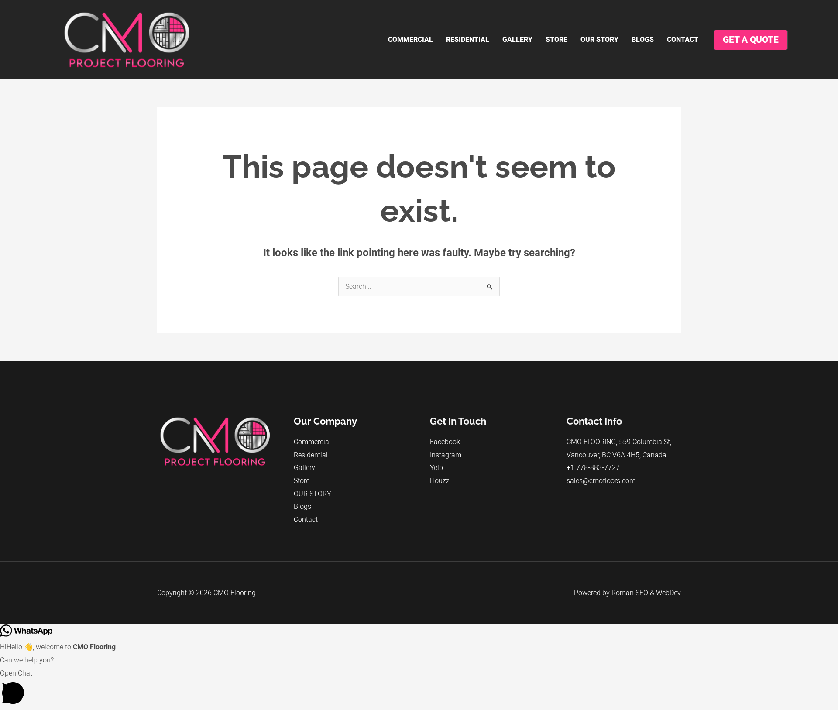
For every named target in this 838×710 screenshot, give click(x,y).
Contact (682, 39)
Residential (467, 39)
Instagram (445, 455)
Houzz (440, 481)
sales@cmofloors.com (601, 481)
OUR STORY (599, 39)
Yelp (436, 467)
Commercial (410, 39)
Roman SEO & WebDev (646, 593)
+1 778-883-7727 (593, 467)
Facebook (445, 442)
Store (556, 39)
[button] (419, 688)
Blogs (643, 39)
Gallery (517, 39)
